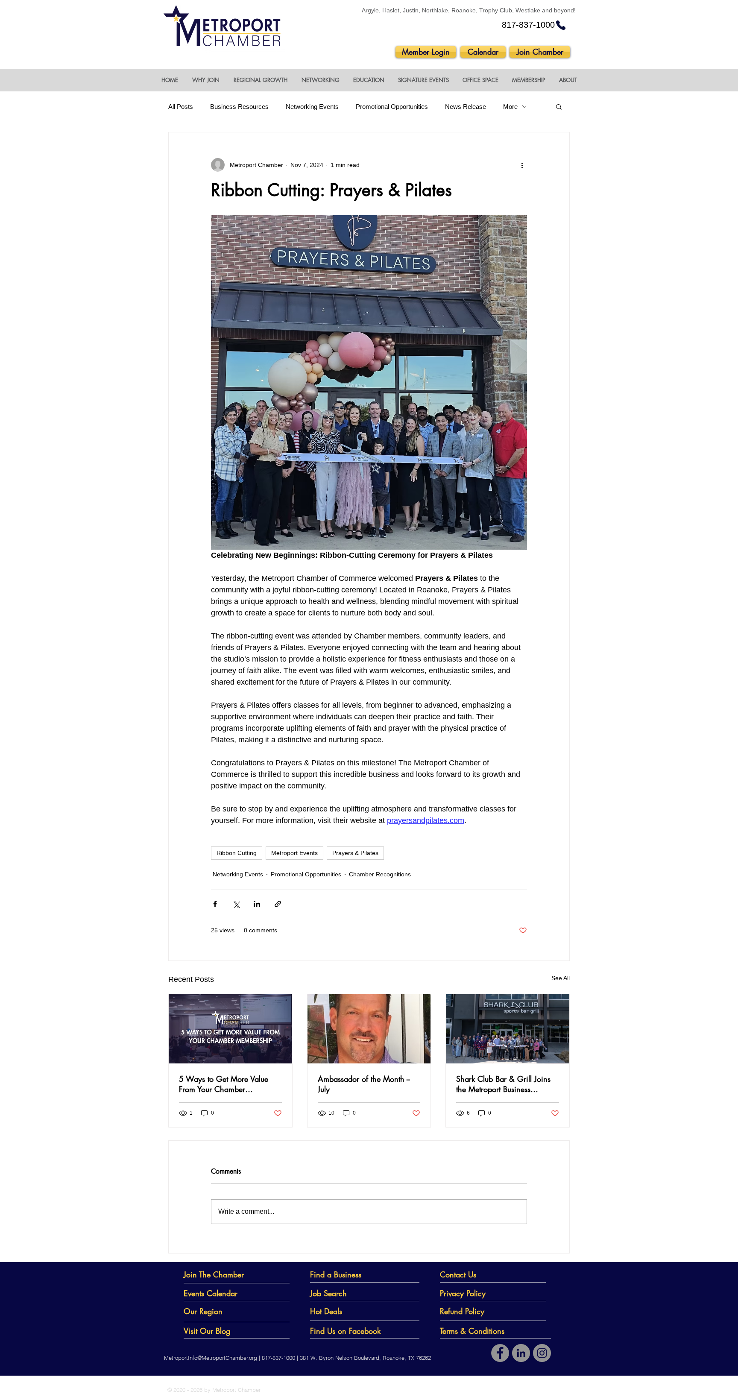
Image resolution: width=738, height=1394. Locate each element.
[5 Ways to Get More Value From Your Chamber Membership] (230, 1028)
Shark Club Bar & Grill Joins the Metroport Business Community (503, 1084)
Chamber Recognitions (380, 874)
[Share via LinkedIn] (257, 904)
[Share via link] (278, 904)
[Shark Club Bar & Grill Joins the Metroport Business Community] (507, 1028)
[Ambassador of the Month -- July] (369, 1028)
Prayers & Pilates (355, 852)
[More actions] (522, 165)
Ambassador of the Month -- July (364, 1084)
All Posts (180, 106)
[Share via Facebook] (215, 904)
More (510, 106)
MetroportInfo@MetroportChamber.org (210, 1357)
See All (560, 978)
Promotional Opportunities (392, 106)
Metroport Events (294, 852)
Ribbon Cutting (237, 852)
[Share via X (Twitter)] (236, 904)
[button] (205, 79)
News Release (465, 106)
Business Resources (239, 106)
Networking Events (312, 106)
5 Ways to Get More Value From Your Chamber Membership (223, 1084)
